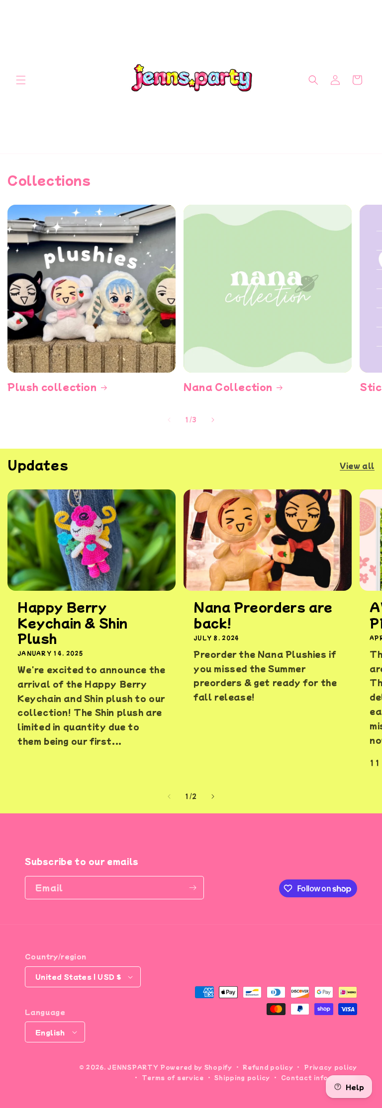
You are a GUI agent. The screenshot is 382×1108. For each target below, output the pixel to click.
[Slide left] (169, 420)
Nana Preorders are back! (263, 614)
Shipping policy (242, 1077)
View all (357, 466)
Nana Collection (228, 387)
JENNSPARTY (132, 1067)
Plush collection (52, 387)
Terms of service (173, 1077)
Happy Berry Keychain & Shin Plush (72, 622)
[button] (21, 80)
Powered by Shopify (196, 1067)
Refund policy (268, 1067)
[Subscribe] (192, 887)
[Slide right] (213, 420)
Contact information (319, 1077)
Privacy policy (330, 1067)
